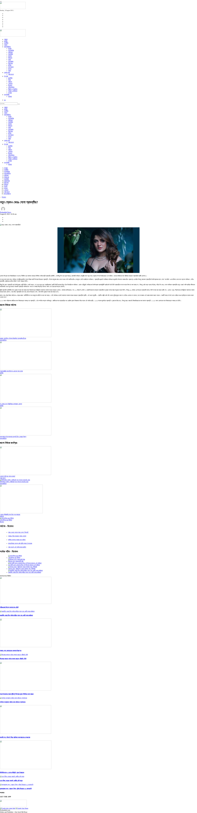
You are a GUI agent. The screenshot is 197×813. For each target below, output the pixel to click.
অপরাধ (10, 93)
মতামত (10, 96)
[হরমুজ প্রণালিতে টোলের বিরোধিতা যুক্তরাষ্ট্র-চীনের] (25, 336)
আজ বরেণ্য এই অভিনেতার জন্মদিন (17, 547)
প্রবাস (5, 45)
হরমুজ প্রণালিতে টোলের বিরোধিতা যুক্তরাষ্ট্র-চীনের (13, 338)
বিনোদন (10, 85)
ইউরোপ (10, 58)
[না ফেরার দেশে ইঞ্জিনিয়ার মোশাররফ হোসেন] (25, 402)
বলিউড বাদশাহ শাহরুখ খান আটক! (17, 540)
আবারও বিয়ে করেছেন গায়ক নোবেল (17, 536)
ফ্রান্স (9, 71)
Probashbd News (5, 212)
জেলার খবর (7, 72)
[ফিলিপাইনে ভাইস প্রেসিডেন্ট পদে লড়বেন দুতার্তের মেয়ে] (15, 480)
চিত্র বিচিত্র (7, 194)
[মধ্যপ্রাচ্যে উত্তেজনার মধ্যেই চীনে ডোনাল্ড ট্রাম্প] (25, 435)
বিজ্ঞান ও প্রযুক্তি (12, 89)
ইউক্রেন (10, 63)
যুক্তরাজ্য (10, 61)
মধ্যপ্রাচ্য (11, 67)
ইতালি (9, 48)
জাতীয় (5, 41)
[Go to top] (1, 1)
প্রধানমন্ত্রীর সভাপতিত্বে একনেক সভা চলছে (11, 371)
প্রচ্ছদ (6, 39)
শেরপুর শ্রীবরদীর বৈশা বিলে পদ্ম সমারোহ (10, 514)
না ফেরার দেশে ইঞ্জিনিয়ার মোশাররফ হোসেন (11, 404)
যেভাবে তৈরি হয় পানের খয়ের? (7, 476)
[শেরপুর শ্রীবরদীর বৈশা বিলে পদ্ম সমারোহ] (21, 513)
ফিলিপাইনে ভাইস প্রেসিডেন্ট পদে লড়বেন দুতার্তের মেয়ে (14, 482)
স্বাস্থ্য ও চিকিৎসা (12, 91)
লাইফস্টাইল (11, 87)
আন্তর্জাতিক (7, 47)
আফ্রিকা (10, 52)
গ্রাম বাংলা (11, 74)
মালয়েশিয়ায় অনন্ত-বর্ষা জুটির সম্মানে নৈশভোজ (20, 543)
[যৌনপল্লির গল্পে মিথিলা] (7, 518)
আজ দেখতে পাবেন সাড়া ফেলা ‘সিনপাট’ (18, 532)
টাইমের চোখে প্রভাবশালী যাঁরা (15, 561)
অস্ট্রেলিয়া (11, 50)
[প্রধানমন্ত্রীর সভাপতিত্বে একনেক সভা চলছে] (25, 369)
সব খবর (6, 76)
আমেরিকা (10, 54)
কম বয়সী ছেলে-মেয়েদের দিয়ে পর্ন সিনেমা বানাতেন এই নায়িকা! (24, 565)
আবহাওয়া (6, 177)
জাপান (9, 69)
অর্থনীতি (6, 43)
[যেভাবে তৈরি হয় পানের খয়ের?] (25, 474)
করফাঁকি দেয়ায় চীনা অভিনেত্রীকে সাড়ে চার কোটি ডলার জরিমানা (24, 572)
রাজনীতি (10, 78)
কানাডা (10, 56)
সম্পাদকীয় (6, 95)
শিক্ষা (9, 80)
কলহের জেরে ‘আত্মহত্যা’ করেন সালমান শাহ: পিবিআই (21, 569)
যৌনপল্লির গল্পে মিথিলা (6, 520)
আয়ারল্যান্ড (7, 181)
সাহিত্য (10, 82)
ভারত (9, 59)
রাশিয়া (9, 65)
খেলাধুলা (10, 83)
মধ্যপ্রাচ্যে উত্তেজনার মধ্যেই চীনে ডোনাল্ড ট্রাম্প (13, 437)
